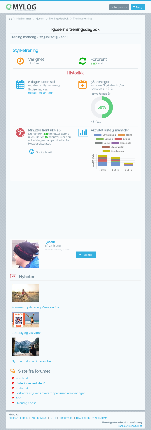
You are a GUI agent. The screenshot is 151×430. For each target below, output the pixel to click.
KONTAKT (42, 418)
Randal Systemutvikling (130, 426)
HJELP (53, 418)
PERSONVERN (66, 418)
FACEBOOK (84, 418)
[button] (86, 255)
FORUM (24, 418)
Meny (139, 7)
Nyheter (26, 276)
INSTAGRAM (100, 418)
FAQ (33, 418)
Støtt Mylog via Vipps (26, 333)
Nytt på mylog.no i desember (32, 361)
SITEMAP (13, 418)
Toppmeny (120, 7)
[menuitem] (10, 19)
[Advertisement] (75, 210)
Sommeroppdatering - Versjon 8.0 (35, 307)
